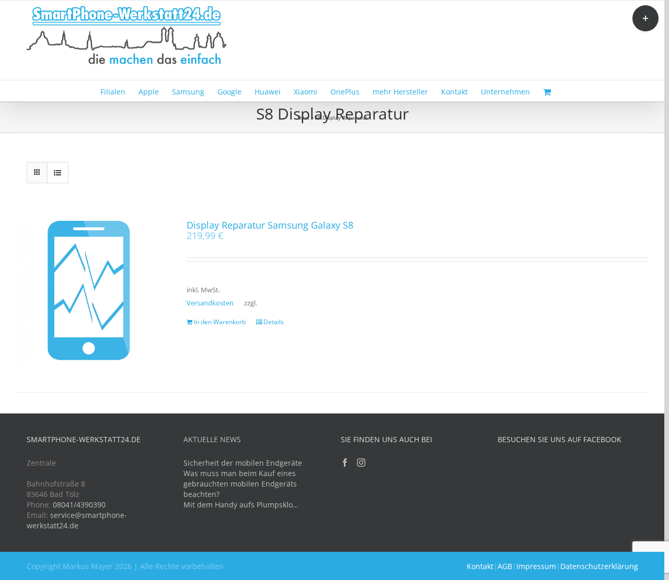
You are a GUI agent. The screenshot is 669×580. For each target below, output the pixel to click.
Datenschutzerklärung (599, 566)
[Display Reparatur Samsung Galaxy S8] (89, 293)
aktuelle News (212, 439)
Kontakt (480, 566)
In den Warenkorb (220, 321)
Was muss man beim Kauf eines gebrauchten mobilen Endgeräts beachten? (240, 483)
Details (273, 321)
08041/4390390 (79, 505)
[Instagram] (361, 462)
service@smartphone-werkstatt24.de (77, 520)
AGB (505, 566)
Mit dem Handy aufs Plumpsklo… (240, 505)
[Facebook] (345, 462)
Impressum (536, 566)
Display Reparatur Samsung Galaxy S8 (270, 225)
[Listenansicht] (58, 172)
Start (303, 117)
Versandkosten (210, 303)
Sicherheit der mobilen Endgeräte (242, 463)
